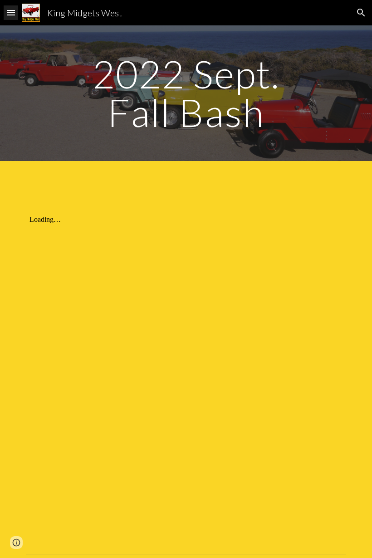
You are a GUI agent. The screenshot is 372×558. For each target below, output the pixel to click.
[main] (186, 93)
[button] (11, 12)
